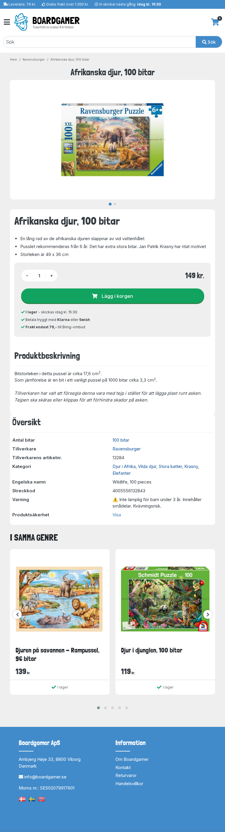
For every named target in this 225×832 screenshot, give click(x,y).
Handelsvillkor (129, 783)
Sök (211, 42)
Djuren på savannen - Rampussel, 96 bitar (57, 654)
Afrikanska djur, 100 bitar (69, 59)
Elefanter (121, 473)
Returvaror (126, 775)
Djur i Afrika (124, 466)
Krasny (191, 466)
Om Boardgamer (132, 759)
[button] (98, 708)
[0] (215, 21)
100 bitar (120, 440)
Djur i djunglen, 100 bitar (151, 650)
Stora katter (170, 466)
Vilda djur (147, 466)
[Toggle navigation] (6, 22)
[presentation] (17, 614)
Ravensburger (34, 59)
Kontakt (123, 767)
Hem (13, 59)
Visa (116, 514)
